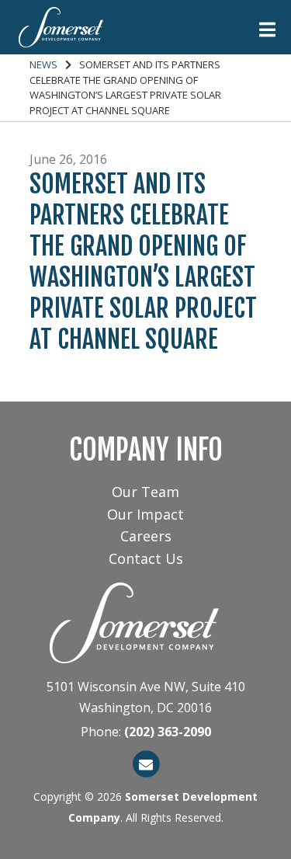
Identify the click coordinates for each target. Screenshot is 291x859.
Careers (145, 536)
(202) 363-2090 (167, 731)
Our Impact (145, 514)
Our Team (145, 491)
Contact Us (146, 558)
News (43, 64)
